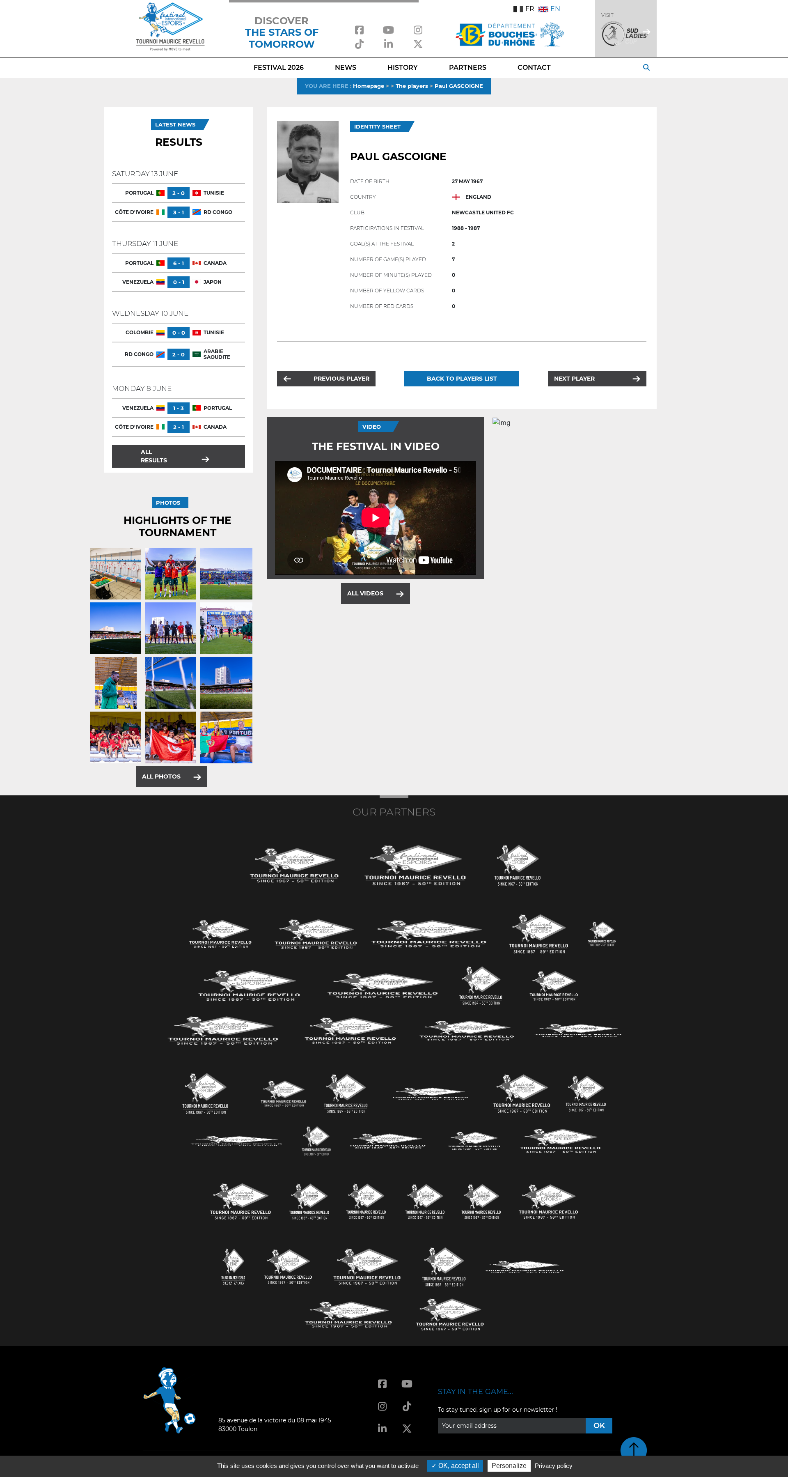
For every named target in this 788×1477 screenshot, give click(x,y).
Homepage (368, 86)
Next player (574, 378)
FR (529, 9)
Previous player (341, 378)
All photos (161, 776)
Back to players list (462, 378)
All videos (365, 593)
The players (412, 86)
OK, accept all (458, 1465)
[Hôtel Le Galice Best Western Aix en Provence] (240, 1201)
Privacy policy (554, 1465)
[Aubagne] (220, 933)
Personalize (509, 1465)
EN (555, 9)
